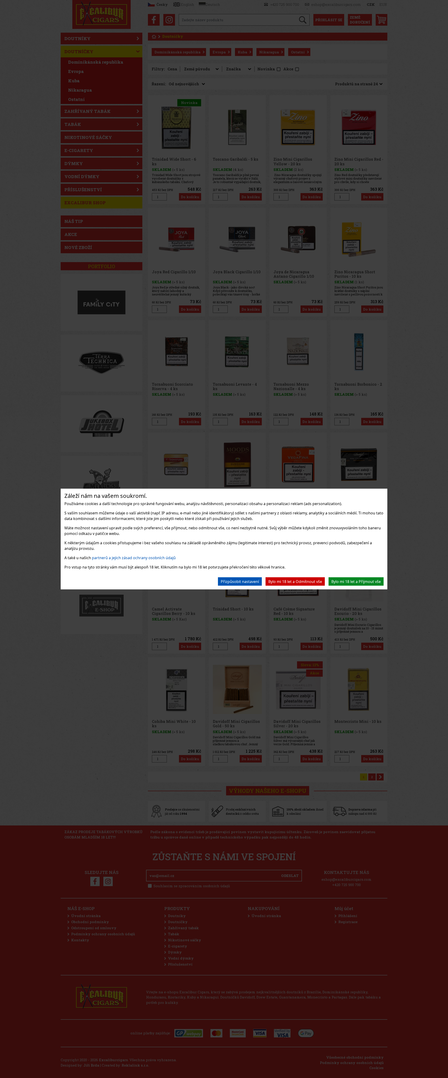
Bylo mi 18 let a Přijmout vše (356, 581)
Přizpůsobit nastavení (240, 581)
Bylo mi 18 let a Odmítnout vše (295, 581)
